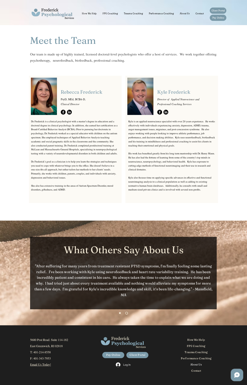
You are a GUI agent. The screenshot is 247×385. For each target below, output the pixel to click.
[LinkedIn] (69, 112)
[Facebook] (63, 112)
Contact (196, 370)
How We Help (196, 340)
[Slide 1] (120, 313)
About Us (196, 364)
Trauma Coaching (196, 352)
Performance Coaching (196, 358)
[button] (89, 13)
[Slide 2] (126, 313)
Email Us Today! (40, 364)
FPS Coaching (196, 346)
